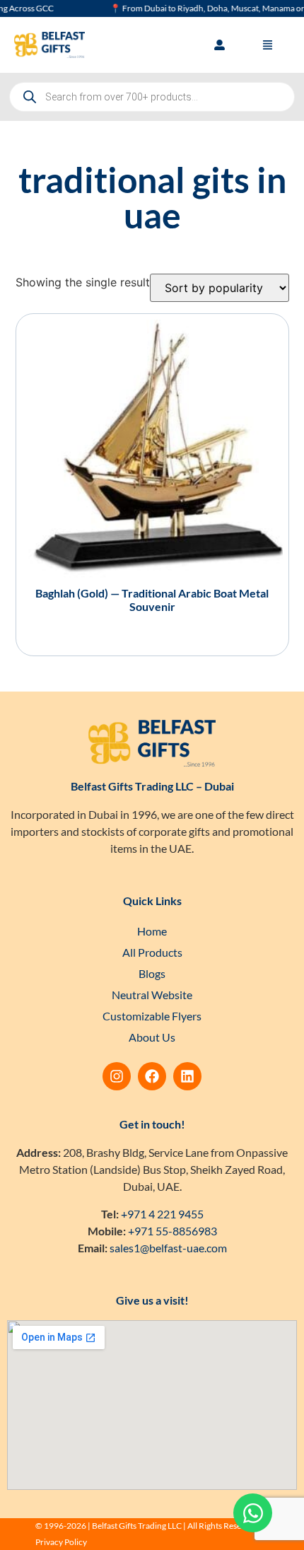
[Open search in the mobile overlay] (152, 97)
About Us (152, 1037)
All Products (152, 952)
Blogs (152, 973)
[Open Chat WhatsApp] (252, 1512)
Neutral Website (152, 994)
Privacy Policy (61, 1542)
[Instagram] (117, 1076)
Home (152, 931)
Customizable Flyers (152, 1015)
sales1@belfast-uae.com (168, 1247)
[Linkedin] (187, 1076)
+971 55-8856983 (172, 1230)
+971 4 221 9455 (162, 1213)
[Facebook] (152, 1076)
